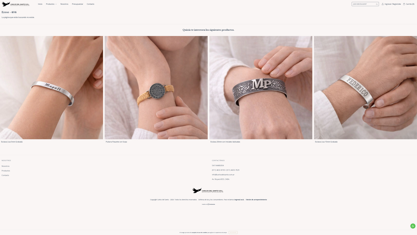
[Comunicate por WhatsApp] (412, 226)
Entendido (233, 232)
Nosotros (64, 4)
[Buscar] (377, 4)
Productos (50, 4)
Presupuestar (77, 4)
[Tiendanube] (208, 204)
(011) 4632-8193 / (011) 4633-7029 (225, 170)
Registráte (396, 4)
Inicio (40, 4)
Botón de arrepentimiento (256, 200)
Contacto (90, 4)
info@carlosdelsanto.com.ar (223, 174)
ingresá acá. (239, 200)
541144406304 (218, 165)
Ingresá (388, 4)
